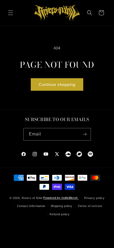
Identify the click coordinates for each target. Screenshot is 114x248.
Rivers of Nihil (32, 197)
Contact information (31, 206)
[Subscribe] (85, 134)
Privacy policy (94, 198)
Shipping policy (62, 206)
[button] (10, 13)
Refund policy (59, 214)
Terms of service (90, 206)
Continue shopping (57, 84)
